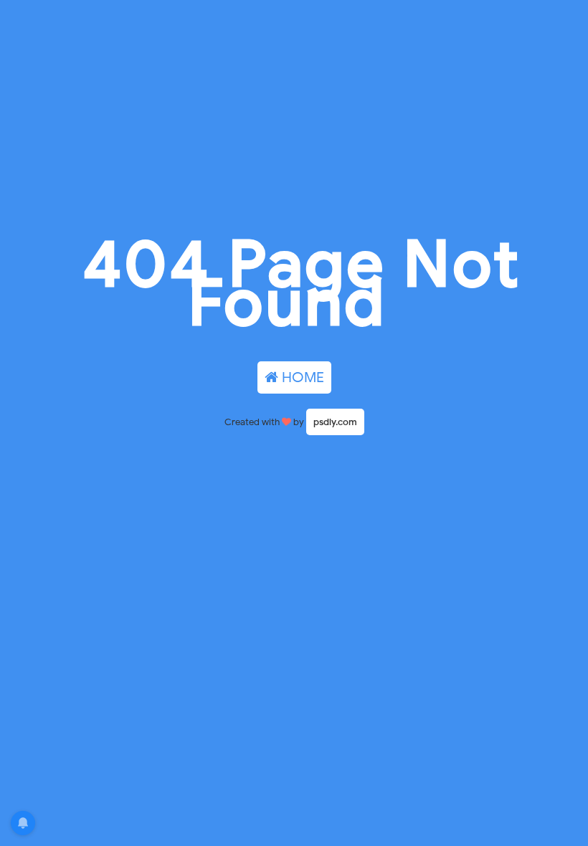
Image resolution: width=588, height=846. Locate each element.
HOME (301, 377)
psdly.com (335, 422)
